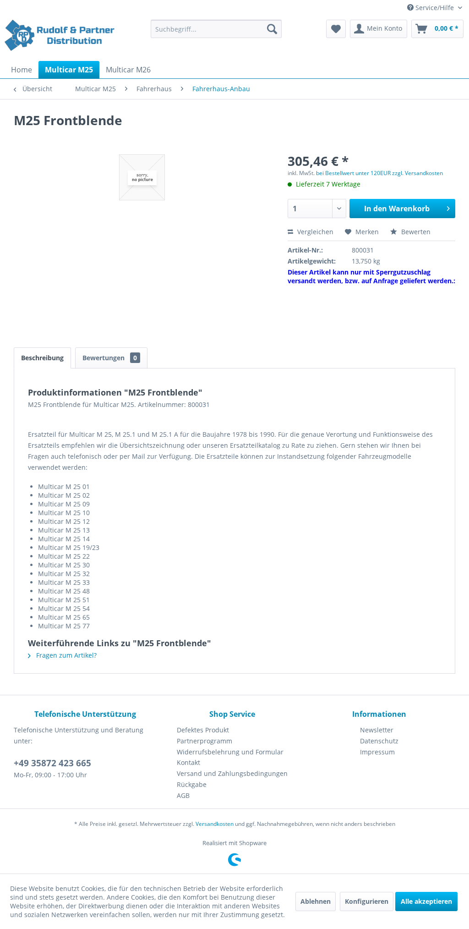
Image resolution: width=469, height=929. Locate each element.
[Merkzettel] (336, 29)
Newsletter (376, 730)
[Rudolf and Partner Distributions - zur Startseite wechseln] (60, 38)
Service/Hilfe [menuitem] (435, 7)
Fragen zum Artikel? (65, 655)
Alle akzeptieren (426, 901)
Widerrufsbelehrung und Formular (230, 752)
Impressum (377, 752)
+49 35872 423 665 (52, 763)
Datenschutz (379, 741)
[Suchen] (272, 29)
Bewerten (415, 231)
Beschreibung (42, 357)
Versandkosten (215, 824)
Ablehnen (315, 901)
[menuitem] (216, 29)
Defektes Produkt (203, 730)
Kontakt (188, 762)
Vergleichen (314, 231)
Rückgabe (192, 784)
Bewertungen (109, 357)
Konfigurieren (366, 901)
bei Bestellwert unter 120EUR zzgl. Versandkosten (379, 173)
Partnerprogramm (204, 741)
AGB (183, 795)
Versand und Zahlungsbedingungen (232, 773)
